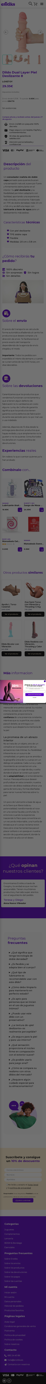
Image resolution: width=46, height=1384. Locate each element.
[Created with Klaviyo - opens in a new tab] (23, 703)
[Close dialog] (45, 681)
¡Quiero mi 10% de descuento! (34, 694)
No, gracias (34, 697)
